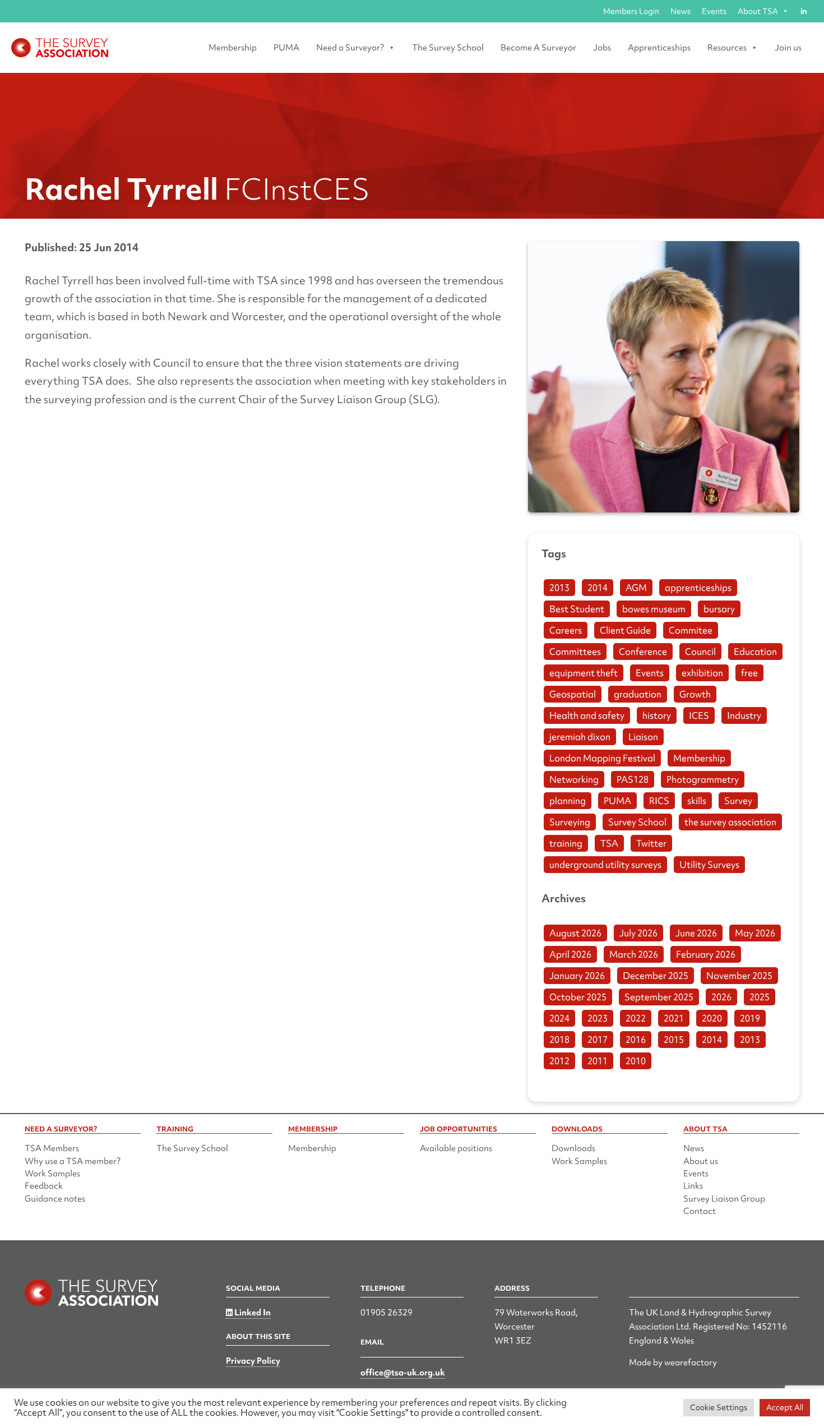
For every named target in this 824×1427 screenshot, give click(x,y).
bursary (719, 609)
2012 (559, 1061)
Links (693, 1186)
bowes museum (654, 609)
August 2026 (575, 933)
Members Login (631, 11)
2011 (597, 1061)
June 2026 (696, 933)
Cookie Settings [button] (718, 1407)
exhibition (702, 673)
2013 (559, 587)
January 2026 (577, 975)
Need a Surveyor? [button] (350, 47)
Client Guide (625, 630)
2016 (636, 1039)
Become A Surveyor (538, 47)
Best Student (576, 609)
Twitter (651, 843)
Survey (738, 801)
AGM (636, 587)
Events (714, 11)
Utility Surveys (709, 864)
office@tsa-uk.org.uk (402, 1372)
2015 (674, 1039)
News (680, 11)
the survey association (730, 822)
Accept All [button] (784, 1407)
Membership (233, 47)
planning (567, 801)
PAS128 (633, 779)
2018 (559, 1039)
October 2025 (578, 997)
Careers (565, 630)
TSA (609, 843)
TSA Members (52, 1148)
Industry (744, 715)
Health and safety (586, 715)
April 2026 (570, 954)
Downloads (573, 1148)
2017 (597, 1039)
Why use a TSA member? (73, 1161)
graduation (637, 694)
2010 (636, 1061)
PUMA (286, 47)
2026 (721, 997)
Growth (695, 694)
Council (700, 651)
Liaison (643, 737)
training (565, 843)
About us (700, 1161)
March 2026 (633, 954)
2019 (750, 1018)
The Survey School (448, 47)
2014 (597, 587)
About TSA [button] (758, 11)
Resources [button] (727, 47)
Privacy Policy (253, 1360)
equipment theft (583, 673)
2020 (712, 1018)
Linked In (252, 1312)
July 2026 (638, 933)
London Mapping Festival (602, 758)
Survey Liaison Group (724, 1198)
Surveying (569, 822)
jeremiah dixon (579, 737)
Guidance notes (55, 1198)
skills (696, 801)
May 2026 (755, 933)
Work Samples (52, 1173)
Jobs (602, 47)
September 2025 (658, 997)
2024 (559, 1018)
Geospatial (572, 694)
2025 (759, 997)
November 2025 (739, 975)
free (749, 673)
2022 (636, 1018)
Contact (699, 1211)
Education (755, 651)
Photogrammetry (702, 779)
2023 (597, 1018)
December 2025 (655, 975)
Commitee (690, 630)
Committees (575, 651)
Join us (788, 47)
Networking (574, 779)
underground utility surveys (605, 864)
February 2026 (705, 954)
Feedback (44, 1186)
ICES (699, 715)
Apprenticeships (659, 47)
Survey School (637, 822)
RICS (659, 801)
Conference (643, 651)
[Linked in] (803, 11)
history (656, 715)
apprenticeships (698, 587)
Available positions (456, 1148)
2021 (674, 1018)
